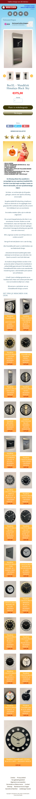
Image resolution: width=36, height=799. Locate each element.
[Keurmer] (18, 138)
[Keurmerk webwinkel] (18, 24)
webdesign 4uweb (25, 789)
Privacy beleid (21, 778)
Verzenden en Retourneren (14, 784)
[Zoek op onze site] (26, 13)
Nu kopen (18, 113)
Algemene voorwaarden (18, 782)
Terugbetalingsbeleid (18, 780)
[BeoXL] (9, 7)
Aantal (18, 98)
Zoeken (13, 778)
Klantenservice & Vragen (21, 787)
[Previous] (4, 75)
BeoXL (15, 793)
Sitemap (9, 787)
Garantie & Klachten (11, 789)
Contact (27, 784)
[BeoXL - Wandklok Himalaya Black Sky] (10, 75)
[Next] (31, 75)
